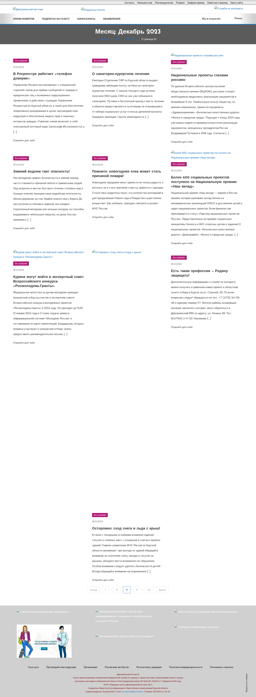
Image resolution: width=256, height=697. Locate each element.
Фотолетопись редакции (149, 667)
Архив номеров (23, 19)
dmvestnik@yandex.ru (132, 691)
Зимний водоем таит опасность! (41, 171)
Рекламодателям (164, 2)
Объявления (111, 19)
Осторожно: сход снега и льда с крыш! (126, 528)
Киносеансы (86, 19)
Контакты (129, 2)
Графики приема (195, 2)
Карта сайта (236, 2)
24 (149, 590)
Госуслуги (33, 667)
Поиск (238, 18)
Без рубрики (21, 60)
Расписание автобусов (117, 667)
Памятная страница (217, 2)
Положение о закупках (221, 667)
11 (136, 590)
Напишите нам (144, 2)
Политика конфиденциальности (185, 667)
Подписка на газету (56, 19)
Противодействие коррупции (61, 667)
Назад (93, 590)
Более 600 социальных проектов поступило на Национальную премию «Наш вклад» (204, 182)
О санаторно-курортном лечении (120, 74)
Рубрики (180, 2)
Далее (162, 590)
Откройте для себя (24, 140)
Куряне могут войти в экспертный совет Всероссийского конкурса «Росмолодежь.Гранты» (48, 281)
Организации (90, 667)
